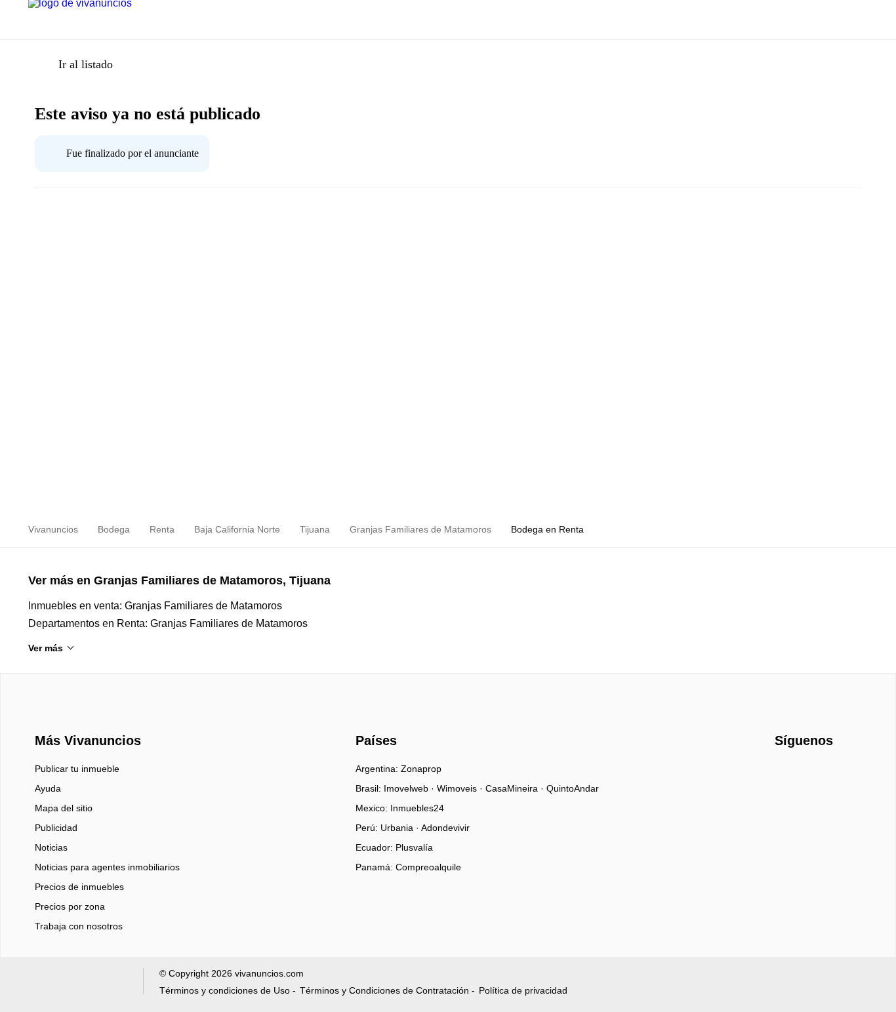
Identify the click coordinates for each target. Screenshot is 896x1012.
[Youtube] (807, 773)
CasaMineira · (515, 788)
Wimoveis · (461, 788)
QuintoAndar (572, 788)
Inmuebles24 (417, 808)
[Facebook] (785, 773)
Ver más (45, 648)
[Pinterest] (850, 773)
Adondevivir (445, 827)
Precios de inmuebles (79, 886)
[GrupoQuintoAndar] (77, 984)
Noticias (51, 847)
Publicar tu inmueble (77, 768)
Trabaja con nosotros (79, 926)
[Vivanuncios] (85, 717)
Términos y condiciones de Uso (224, 990)
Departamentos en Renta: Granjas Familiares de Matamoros (168, 623)
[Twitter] (829, 773)
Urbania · (400, 827)
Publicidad (56, 827)
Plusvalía (414, 847)
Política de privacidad (523, 990)
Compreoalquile (428, 867)
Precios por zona (70, 906)
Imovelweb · (410, 788)
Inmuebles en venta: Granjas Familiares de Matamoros (155, 605)
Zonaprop (421, 768)
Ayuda (48, 788)
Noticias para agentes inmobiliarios (107, 867)
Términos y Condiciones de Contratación (384, 990)
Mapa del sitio (63, 808)
